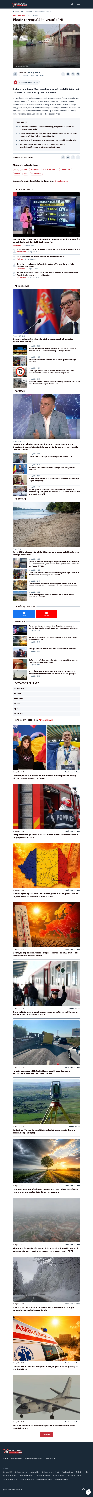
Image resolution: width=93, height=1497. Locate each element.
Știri (22, 11)
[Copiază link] (63, 74)
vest (25, 174)
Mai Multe (46, 1435)
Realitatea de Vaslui (61, 1479)
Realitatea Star (34, 1472)
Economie (17, 245)
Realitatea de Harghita (27, 1479)
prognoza (35, 169)
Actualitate (29, 11)
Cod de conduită (50, 1459)
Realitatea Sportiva (21, 1472)
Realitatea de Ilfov (58, 1476)
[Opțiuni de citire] (88, 1492)
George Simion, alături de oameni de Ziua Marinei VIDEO (41, 256)
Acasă (17, 11)
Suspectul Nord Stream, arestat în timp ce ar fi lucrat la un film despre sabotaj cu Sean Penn (54, 382)
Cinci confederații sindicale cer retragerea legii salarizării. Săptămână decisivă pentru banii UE (54, 573)
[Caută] (72, 4)
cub (16, 169)
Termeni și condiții (16, 1459)
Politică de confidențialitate (33, 1459)
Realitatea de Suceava (10, 1479)
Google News (61, 180)
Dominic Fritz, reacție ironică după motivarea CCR (50, 456)
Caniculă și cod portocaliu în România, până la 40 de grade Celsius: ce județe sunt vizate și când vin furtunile (45, 895)
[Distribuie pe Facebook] (68, 74)
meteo (17, 174)
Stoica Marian (74, 1008)
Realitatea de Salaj (82, 1472)
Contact (5, 1459)
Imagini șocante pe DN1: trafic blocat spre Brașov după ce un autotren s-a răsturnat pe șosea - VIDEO (42, 1072)
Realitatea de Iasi (67, 1472)
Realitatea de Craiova (74, 1476)
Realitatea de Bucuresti (26, 1476)
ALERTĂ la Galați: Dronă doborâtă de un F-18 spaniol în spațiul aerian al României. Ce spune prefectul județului (47, 274)
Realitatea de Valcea (9, 1476)
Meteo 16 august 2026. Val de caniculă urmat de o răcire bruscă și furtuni (48, 249)
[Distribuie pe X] (78, 74)
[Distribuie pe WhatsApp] (73, 74)
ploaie (24, 169)
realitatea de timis (50, 169)
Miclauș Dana (33, 73)
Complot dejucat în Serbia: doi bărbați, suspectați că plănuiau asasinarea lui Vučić (47, 128)
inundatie (66, 169)
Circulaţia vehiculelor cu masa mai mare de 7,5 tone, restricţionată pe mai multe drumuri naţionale (43, 145)
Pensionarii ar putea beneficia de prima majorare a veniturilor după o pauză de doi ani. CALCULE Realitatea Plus (46, 240)
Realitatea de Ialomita (43, 1476)
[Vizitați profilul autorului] (15, 74)
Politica (20, 259)
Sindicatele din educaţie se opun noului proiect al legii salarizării (49, 140)
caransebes (36, 174)
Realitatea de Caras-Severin (50, 1472)
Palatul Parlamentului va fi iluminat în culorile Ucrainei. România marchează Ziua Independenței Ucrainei (49, 134)
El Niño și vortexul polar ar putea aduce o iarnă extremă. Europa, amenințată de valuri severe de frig (43, 1308)
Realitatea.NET (7, 1472)
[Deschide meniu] (78, 4)
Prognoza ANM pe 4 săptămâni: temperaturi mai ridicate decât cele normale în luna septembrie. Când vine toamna (45, 1190)
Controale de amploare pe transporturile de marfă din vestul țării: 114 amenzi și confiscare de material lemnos (53, 584)
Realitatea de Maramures (45, 1479)
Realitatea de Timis (72, 772)
